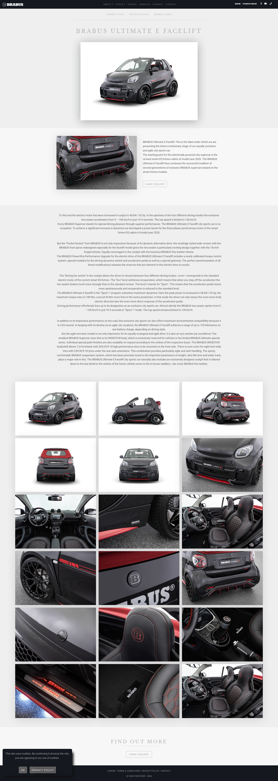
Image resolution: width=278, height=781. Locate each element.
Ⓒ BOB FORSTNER (136, 776)
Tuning (132, 4)
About (107, 4)
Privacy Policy (150, 771)
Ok (23, 769)
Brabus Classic (163, 14)
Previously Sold (139, 14)
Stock (120, 4)
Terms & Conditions (128, 771)
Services (144, 4)
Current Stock (115, 14)
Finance (158, 4)
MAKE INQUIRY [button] (155, 183)
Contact (171, 4)
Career (111, 771)
